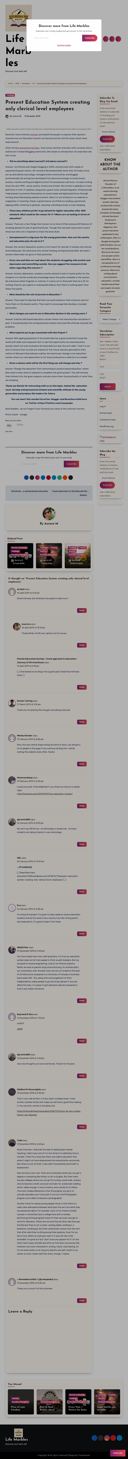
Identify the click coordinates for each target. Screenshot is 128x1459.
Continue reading (64, 45)
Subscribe (89, 38)
